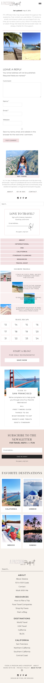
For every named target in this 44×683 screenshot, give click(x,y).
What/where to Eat (22, 416)
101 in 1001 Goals (22, 583)
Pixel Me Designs (26, 678)
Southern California (22, 652)
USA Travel (22, 626)
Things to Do (22, 412)
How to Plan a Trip (22, 601)
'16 (37, 324)
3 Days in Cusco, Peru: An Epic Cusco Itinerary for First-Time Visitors (28, 276)
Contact (33, 192)
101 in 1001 (21, 192)
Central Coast (22, 655)
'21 (5, 338)
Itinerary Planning (22, 255)
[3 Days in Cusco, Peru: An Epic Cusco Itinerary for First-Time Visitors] (6, 276)
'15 (26, 324)
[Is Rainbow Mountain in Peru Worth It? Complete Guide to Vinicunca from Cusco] (6, 309)
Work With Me (22, 590)
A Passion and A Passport (10, 3)
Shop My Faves (22, 608)
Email (6, 111)
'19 (26, 331)
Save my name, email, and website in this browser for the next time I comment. (19, 133)
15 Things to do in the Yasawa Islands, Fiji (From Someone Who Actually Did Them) (28, 287)
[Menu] (40, 3)
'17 (5, 331)
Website (6, 120)
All (22, 406)
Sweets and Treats (22, 419)
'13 (5, 324)
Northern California (22, 648)
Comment (7, 81)
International (22, 244)
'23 (26, 338)
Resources (22, 259)
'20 (37, 331)
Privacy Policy (23, 668)
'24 (37, 338)
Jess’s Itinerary (22, 422)
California (22, 251)
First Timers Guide (22, 409)
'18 (16, 331)
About (10, 192)
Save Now (22, 360)
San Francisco (22, 644)
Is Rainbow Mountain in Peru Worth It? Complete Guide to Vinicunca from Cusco (28, 309)
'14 (16, 324)
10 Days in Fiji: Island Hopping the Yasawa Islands (28, 298)
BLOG (22, 634)
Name (6, 101)
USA (22, 248)
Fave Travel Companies (22, 605)
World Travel (22, 622)
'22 (16, 338)
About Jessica (22, 579)
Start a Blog (22, 612)
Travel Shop (22, 263)
